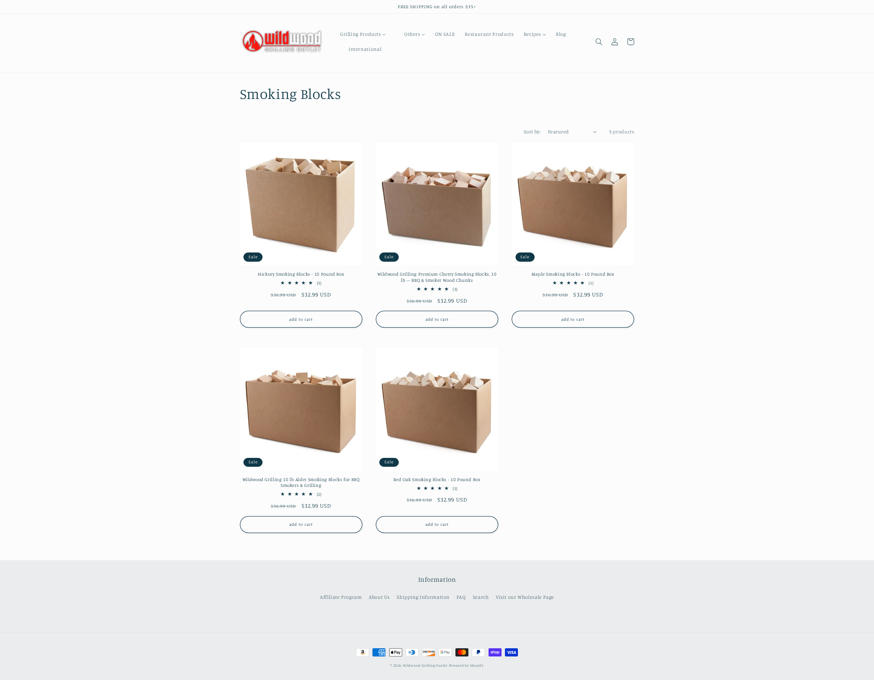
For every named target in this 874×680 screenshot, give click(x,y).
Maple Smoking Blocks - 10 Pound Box (573, 274)
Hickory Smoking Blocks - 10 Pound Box (301, 274)
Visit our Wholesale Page (525, 597)
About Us (379, 597)
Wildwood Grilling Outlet (425, 665)
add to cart (301, 319)
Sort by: (532, 131)
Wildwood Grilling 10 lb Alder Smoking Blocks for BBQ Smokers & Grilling (301, 482)
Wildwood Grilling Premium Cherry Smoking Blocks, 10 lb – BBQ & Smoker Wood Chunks (436, 277)
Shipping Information (423, 597)
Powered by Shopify (466, 665)
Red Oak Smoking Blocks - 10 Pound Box (436, 479)
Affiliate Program (341, 597)
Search (481, 597)
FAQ (461, 597)
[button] (599, 41)
